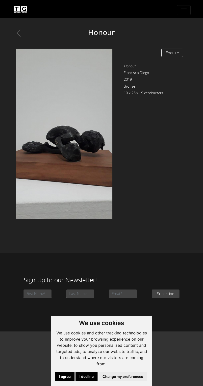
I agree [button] (65, 376)
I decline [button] (86, 376)
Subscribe (165, 293)
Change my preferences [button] (122, 376)
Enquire (172, 53)
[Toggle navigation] (184, 10)
